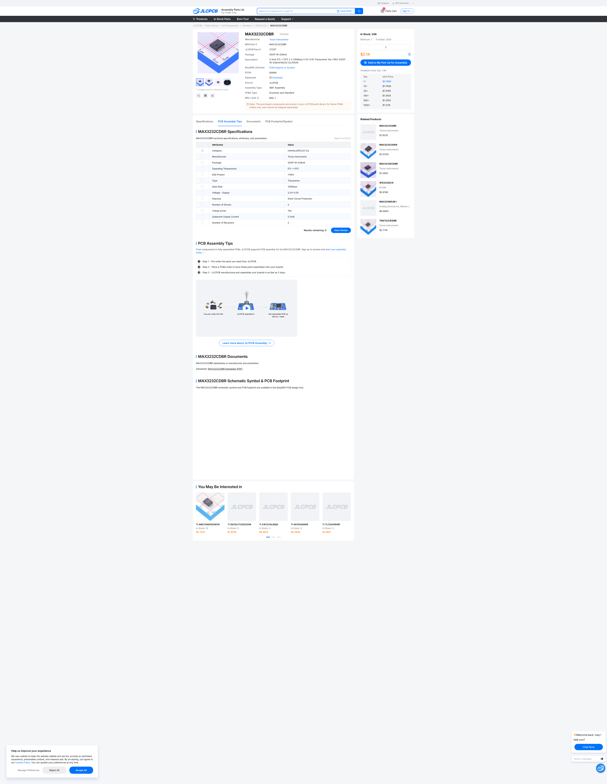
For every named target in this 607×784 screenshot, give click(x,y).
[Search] (359, 11)
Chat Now (589, 747)
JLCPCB (197, 25)
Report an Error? (342, 138)
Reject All (54, 770)
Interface (247, 25)
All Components (230, 25)
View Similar (341, 230)
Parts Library (211, 25)
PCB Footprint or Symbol (282, 67)
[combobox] (295, 11)
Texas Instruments (278, 39)
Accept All (81, 770)
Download (277, 77)
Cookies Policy (22, 762)
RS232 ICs (261, 25)
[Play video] (247, 308)
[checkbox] (202, 150)
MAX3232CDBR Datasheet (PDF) (225, 368)
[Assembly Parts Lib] (205, 11)
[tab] (204, 121)
